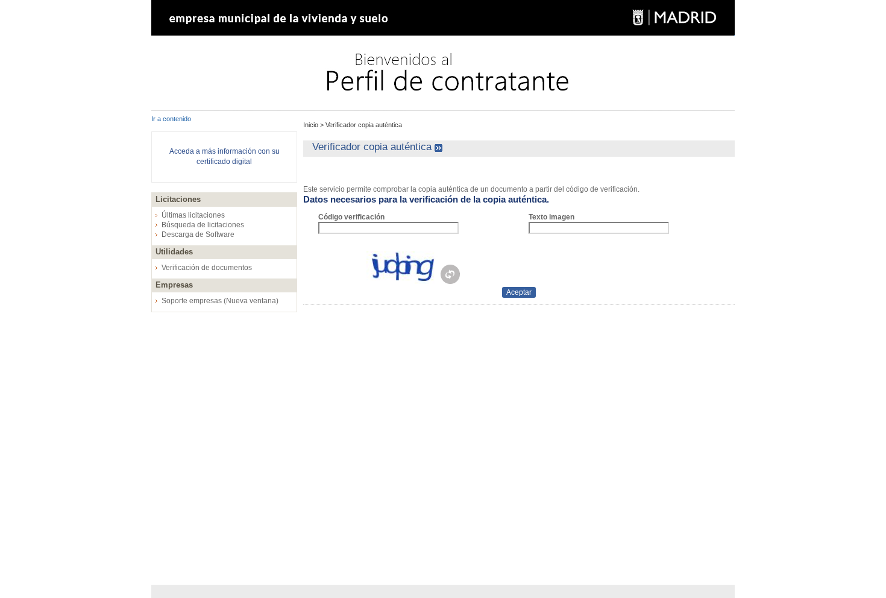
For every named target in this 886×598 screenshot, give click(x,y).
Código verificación (351, 217)
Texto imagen (551, 217)
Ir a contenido (171, 118)
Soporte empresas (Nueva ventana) (220, 301)
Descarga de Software (198, 234)
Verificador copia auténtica (363, 124)
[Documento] (450, 281)
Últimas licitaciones (193, 215)
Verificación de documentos (207, 267)
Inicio (311, 124)
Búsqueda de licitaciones (203, 225)
